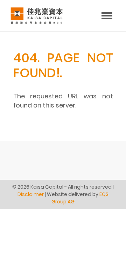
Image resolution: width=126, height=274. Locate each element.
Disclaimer (31, 194)
